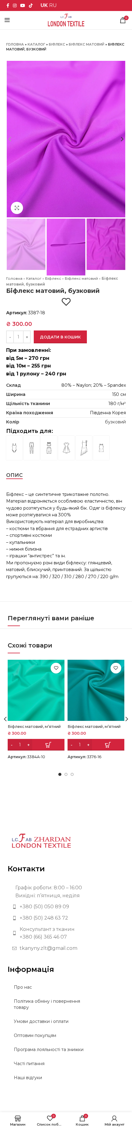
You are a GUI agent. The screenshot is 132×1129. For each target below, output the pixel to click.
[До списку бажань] (66, 301)
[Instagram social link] (14, 5)
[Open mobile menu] (7, 20)
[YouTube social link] (22, 5)
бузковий (115, 422)
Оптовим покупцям (35, 1035)
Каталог (36, 44)
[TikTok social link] (30, 5)
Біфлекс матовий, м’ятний (34, 726)
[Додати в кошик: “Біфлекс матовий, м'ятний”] (36, 745)
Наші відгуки (28, 1077)
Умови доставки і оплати (41, 1021)
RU (53, 5)
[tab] (14, 475)
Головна (15, 44)
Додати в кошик (60, 336)
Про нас (23, 987)
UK (44, 5)
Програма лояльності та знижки (48, 1049)
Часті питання (29, 1063)
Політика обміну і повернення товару (47, 1004)
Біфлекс (57, 44)
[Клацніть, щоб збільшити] (17, 208)
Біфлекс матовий (86, 44)
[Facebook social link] (8, 5)
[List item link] (66, 907)
